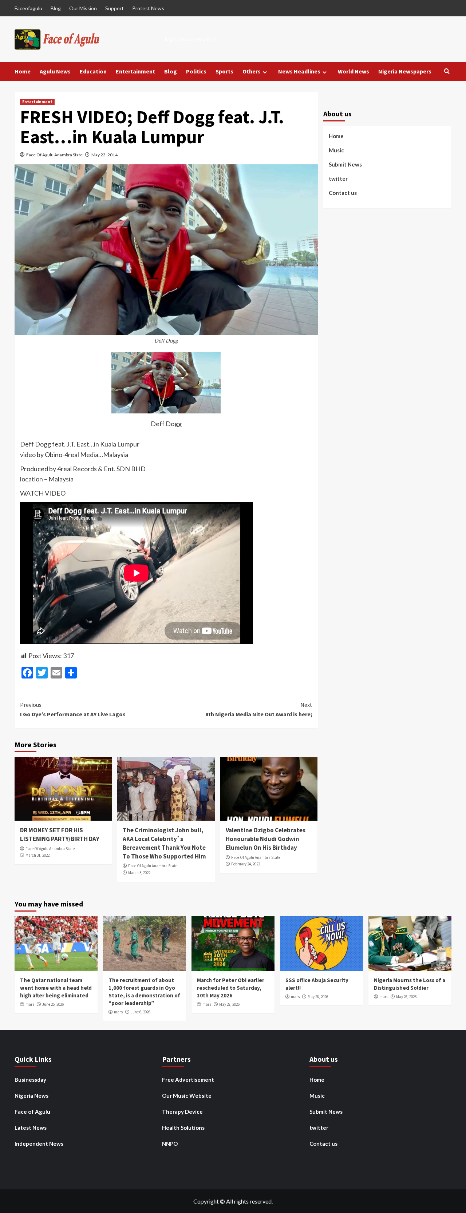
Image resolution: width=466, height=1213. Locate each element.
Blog (56, 8)
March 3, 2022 (139, 872)
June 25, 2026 (53, 1004)
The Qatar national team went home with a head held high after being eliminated (56, 988)
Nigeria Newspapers (404, 71)
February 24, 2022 (245, 863)
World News (353, 71)
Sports (224, 71)
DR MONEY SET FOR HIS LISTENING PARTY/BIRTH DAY (59, 834)
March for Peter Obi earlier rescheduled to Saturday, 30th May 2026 (230, 988)
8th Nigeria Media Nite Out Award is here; (258, 709)
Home (23, 71)
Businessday (30, 1079)
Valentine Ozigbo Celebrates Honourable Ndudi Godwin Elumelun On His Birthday (265, 839)
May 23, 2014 (104, 154)
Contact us (343, 192)
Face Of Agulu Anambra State (54, 154)
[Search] (446, 71)
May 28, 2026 (229, 1004)
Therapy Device (182, 1111)
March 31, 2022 (37, 855)
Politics (196, 71)
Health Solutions (183, 1127)
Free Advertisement (188, 1079)
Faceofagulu (28, 8)
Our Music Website (187, 1095)
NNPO (170, 1143)
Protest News (148, 8)
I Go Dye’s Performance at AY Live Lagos (73, 709)
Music (336, 150)
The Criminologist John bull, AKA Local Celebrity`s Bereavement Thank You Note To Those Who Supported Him (164, 843)
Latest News (31, 1127)
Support (114, 8)
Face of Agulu (32, 1111)
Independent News (39, 1143)
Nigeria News (31, 1095)
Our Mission (83, 8)
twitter (338, 178)
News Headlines (299, 71)
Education (93, 71)
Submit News (345, 164)
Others (251, 71)
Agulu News (55, 71)
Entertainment (135, 71)
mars (29, 1004)
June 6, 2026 (140, 1011)
